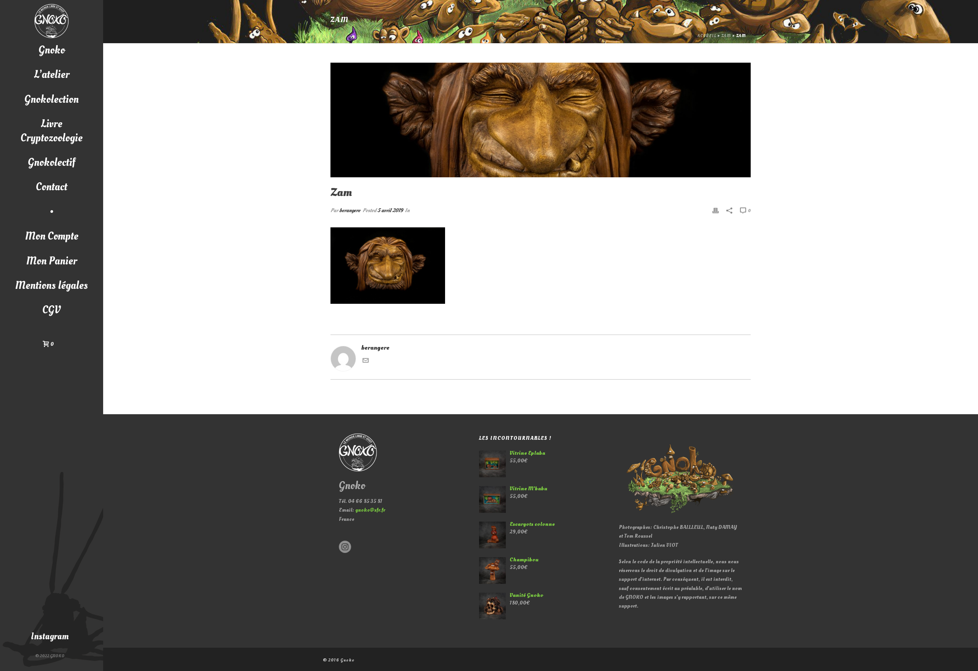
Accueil (707, 36)
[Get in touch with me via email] (366, 361)
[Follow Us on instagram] (345, 547)
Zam (726, 36)
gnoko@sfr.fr (370, 510)
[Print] (715, 210)
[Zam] (540, 120)
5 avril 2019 (390, 210)
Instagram (50, 636)
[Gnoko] (51, 21)
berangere (349, 210)
